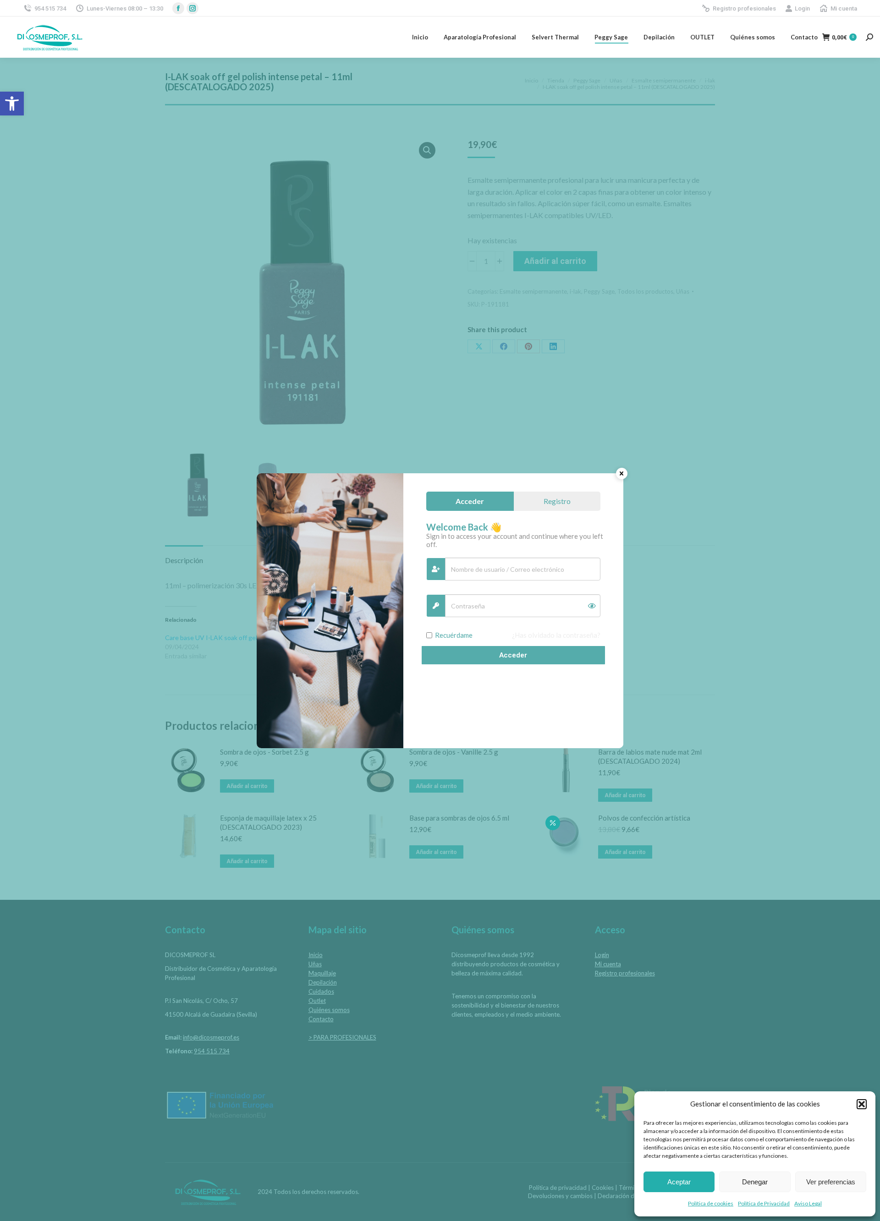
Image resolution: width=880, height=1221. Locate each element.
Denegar (755, 1182)
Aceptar (679, 1182)
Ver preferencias (830, 1182)
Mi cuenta (843, 8)
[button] (12, 103)
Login (802, 8)
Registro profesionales (744, 8)
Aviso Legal (808, 1203)
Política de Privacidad (764, 1203)
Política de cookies (710, 1203)
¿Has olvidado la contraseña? (556, 635)
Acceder (513, 655)
